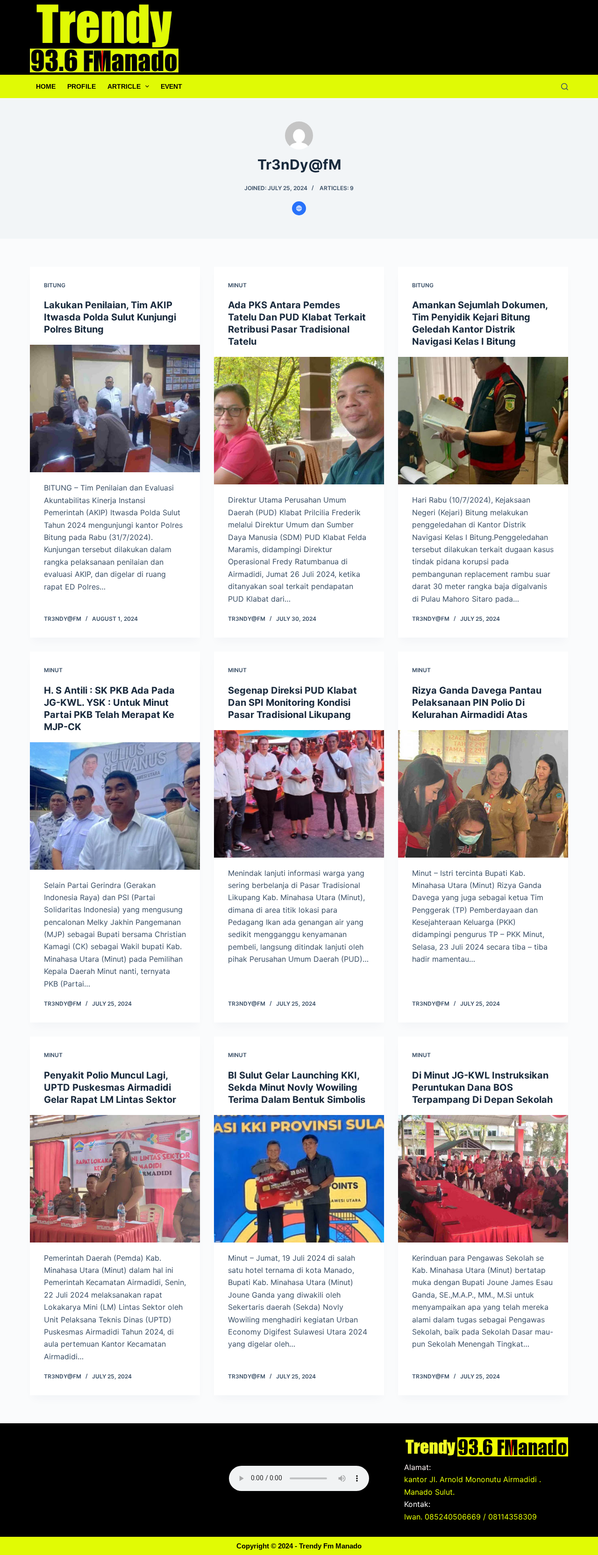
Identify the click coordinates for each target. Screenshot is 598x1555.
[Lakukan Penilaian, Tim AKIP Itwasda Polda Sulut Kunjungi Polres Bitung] (115, 408)
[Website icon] (299, 208)
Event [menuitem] (171, 86)
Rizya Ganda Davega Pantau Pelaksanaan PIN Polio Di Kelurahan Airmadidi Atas (476, 702)
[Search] (564, 86)
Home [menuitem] (46, 86)
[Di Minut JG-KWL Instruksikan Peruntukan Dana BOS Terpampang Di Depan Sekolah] (483, 1179)
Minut (237, 285)
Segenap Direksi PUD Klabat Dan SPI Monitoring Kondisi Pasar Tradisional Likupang (292, 702)
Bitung (54, 285)
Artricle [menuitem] (124, 86)
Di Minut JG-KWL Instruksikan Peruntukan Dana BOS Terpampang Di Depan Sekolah (482, 1087)
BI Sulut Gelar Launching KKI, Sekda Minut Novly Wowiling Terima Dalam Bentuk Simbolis (296, 1087)
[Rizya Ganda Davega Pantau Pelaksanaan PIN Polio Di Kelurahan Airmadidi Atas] (483, 794)
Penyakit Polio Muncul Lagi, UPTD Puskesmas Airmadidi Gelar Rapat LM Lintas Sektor (110, 1087)
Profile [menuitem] (81, 86)
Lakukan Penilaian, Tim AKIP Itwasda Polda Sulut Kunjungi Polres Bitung (110, 317)
